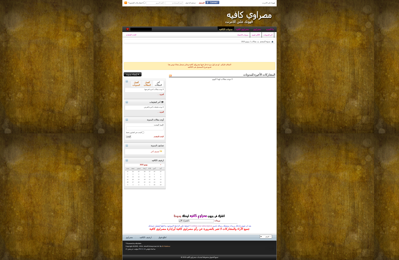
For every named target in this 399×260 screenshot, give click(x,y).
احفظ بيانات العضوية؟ (135, 3)
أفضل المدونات (136, 84)
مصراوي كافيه (242, 29)
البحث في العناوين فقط (134, 133)
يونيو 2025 (143, 165)
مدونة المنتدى (265, 42)
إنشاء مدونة (132, 74)
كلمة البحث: (159, 125)
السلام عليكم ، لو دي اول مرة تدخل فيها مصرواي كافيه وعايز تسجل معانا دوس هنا (199, 65)
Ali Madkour (166, 246)
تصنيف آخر (155, 152)
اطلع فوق (162, 238)
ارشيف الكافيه (146, 238)
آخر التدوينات (267, 35)
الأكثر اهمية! (256, 35)
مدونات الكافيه (226, 29)
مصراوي (257, 29)
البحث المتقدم (131, 35)
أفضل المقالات (147, 84)
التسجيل (201, 3)
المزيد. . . (161, 94)
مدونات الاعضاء (242, 35)
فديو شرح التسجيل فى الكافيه (199, 67)
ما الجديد (270, 29)
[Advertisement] (199, 52)
